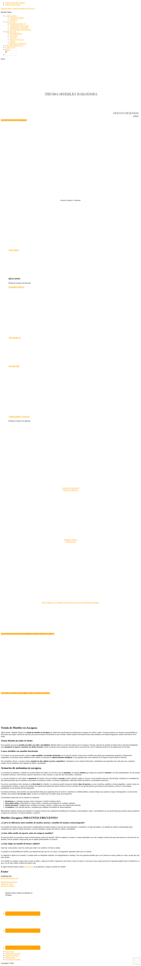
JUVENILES (15, 338)
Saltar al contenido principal (15, 3)
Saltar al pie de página (13, 5)
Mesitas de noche (7, 884)
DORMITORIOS (16, 287)
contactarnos (28, 867)
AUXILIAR (14, 366)
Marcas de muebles (7, 886)
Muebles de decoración (9, 882)
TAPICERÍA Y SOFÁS (19, 417)
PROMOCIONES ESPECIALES (70, 541)
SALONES (14, 250)
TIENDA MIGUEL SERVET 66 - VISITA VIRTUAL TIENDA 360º (25, 693)
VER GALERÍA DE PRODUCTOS (14, 120)
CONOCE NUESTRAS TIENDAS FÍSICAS (70, 489)
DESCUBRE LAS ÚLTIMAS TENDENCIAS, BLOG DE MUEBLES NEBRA (70, 603)
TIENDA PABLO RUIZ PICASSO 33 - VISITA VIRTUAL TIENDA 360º (27, 634)
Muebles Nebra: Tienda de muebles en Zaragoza (17, 8)
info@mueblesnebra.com (9, 878)
